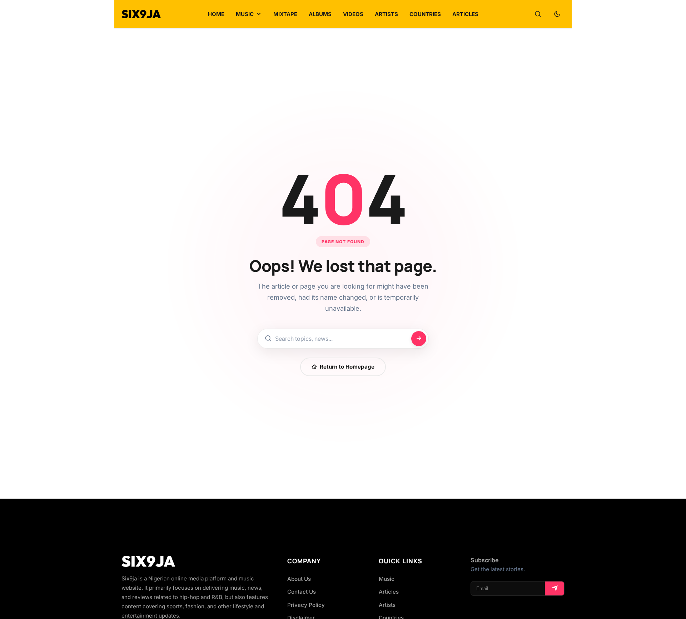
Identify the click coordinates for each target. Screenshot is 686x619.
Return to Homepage (347, 366)
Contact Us (301, 591)
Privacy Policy (306, 604)
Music (386, 578)
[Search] (537, 14)
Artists (387, 604)
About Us (299, 578)
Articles (389, 591)
